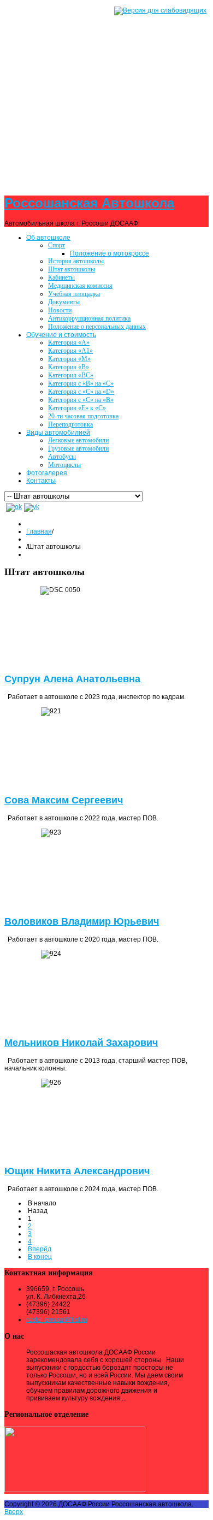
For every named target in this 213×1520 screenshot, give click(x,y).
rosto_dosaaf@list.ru (56, 1319)
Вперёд (39, 1249)
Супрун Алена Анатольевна (72, 678)
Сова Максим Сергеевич (63, 800)
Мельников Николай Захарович (81, 1042)
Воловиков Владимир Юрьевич (81, 921)
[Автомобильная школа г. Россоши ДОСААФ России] (106, 91)
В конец (40, 1257)
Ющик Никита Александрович (77, 1171)
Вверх (13, 1512)
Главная (39, 531)
